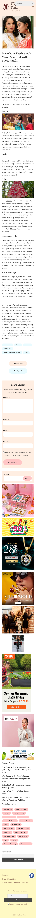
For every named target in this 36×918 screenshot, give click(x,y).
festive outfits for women (12, 353)
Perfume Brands (23, 828)
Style (5, 840)
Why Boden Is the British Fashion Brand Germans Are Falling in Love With (16, 778)
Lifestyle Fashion (25, 821)
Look (26, 353)
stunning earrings (21, 147)
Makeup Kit (16, 825)
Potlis (9, 279)
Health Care (23, 817)
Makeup (13, 229)
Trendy (14, 840)
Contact (25, 882)
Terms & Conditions (9, 879)
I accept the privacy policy (18, 904)
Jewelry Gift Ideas (10, 821)
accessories (28, 262)
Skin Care (7, 832)
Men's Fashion (8, 828)
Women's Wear (26, 844)
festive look (7, 349)
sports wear (23, 836)
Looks (18, 345)
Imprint (17, 882)
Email (6, 431)
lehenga (9, 201)
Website (6, 442)
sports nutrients (9, 836)
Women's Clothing (10, 844)
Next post (18, 371)
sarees (27, 133)
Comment (7, 397)
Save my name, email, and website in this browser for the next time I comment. (18, 454)
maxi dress (12, 262)
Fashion (27, 345)
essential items (21, 809)
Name (6, 419)
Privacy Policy (7, 882)
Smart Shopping (20, 832)
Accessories (8, 345)
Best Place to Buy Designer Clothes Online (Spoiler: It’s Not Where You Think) (16, 770)
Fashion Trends (19, 813)
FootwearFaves (9, 817)
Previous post (18, 363)
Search (6, 474)
